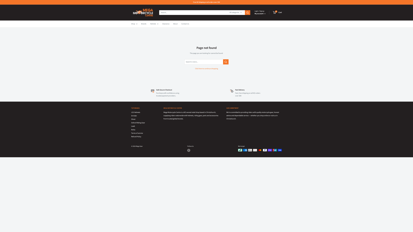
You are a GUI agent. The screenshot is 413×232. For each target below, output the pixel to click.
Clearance (165, 24)
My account (259, 13)
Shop (133, 24)
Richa (133, 130)
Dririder (134, 116)
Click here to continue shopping (206, 68)
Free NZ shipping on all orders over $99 (206, 2)
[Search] (247, 12)
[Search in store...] (226, 61)
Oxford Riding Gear (138, 123)
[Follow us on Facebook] (188, 150)
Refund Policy (136, 136)
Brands (143, 24)
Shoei (133, 119)
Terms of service (137, 133)
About (175, 24)
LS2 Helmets (135, 112)
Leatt (133, 126)
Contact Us (185, 24)
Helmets (153, 24)
